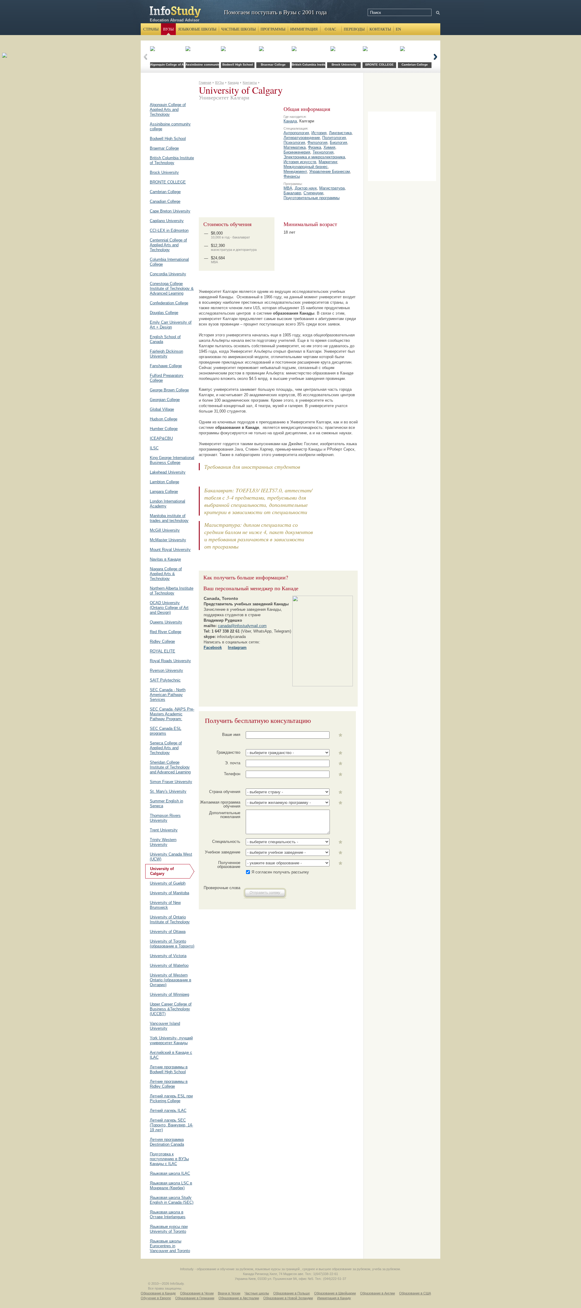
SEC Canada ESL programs (165, 731)
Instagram (237, 647)
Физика (314, 147)
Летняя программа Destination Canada (167, 1142)
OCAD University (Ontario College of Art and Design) (169, 608)
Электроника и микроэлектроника (314, 157)
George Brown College (169, 390)
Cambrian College (165, 191)
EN (398, 29)
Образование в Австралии (238, 1298)
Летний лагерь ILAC (168, 1110)
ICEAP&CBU (161, 438)
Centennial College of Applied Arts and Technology (168, 245)
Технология (323, 152)
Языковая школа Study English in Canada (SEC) (171, 1200)
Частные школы (238, 29)
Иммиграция (304, 29)
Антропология (296, 133)
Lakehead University (167, 472)
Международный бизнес (306, 166)
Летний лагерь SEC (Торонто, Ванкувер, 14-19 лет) (171, 1125)
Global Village (162, 409)
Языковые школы (197, 29)
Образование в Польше (291, 1293)
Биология (338, 142)
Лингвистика (340, 133)
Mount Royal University (170, 549)
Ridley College (162, 641)
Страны (151, 29)
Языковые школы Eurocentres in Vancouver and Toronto (170, 1246)
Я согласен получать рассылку (280, 872)
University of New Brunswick (165, 905)
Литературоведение (302, 137)
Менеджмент (295, 171)
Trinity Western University (163, 842)
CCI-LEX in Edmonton (169, 230)
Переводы (354, 29)
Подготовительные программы (312, 198)
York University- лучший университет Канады (171, 1040)
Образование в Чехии (197, 1293)
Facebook (213, 647)
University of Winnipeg (169, 994)
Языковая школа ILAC (170, 1173)
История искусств (300, 162)
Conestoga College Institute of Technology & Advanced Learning (172, 288)
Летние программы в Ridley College (169, 1084)
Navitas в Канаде (165, 559)
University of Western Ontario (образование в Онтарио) (170, 980)
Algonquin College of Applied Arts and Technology (168, 109)
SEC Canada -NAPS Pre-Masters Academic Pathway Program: (172, 714)
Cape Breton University (170, 211)
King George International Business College (172, 460)
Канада (290, 121)
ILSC (154, 448)
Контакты (380, 29)
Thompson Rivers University (165, 818)
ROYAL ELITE (162, 651)
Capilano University (167, 221)
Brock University (164, 172)
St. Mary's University (168, 791)
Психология (294, 142)
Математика (295, 147)
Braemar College (164, 148)
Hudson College (163, 419)
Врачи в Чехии (229, 1293)
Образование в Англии (377, 1293)
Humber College (164, 428)
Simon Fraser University (171, 781)
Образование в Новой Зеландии (288, 1298)
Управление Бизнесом (329, 171)
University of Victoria (168, 955)
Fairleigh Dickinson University (166, 353)
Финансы (292, 176)
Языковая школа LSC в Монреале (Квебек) (171, 1185)
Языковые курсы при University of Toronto (169, 1229)
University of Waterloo (169, 965)
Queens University (166, 622)
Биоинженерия (297, 152)
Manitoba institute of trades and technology (169, 518)
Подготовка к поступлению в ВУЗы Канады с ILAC (169, 1159)
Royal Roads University (170, 661)
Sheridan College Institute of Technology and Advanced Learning (170, 767)
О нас (330, 29)
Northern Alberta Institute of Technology (171, 590)
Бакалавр (292, 193)
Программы (273, 29)
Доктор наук (306, 188)
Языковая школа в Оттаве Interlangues (167, 1214)
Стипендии (313, 193)
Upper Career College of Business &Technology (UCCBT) (171, 1009)
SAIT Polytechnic (165, 680)
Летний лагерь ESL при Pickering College (171, 1098)
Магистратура (332, 188)
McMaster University (168, 540)
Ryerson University (166, 670)
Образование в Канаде (158, 1293)
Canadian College (165, 201)
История (319, 133)
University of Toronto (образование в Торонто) (172, 943)
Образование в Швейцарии (335, 1293)
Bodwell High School (168, 138)
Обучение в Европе (156, 1298)
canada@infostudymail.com (242, 625)
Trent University (164, 830)
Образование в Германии (194, 1298)
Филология (317, 142)
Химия (329, 147)
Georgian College (165, 399)
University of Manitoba (169, 893)
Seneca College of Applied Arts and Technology (166, 748)
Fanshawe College (166, 366)
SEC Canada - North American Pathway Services (167, 695)
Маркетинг (328, 162)
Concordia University (168, 274)
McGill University (165, 530)
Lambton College (164, 482)
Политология (334, 137)
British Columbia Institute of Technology (172, 160)
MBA (288, 188)
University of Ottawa (167, 931)
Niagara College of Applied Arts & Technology (166, 574)
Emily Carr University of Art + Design (171, 324)
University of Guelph (167, 883)
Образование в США (415, 1293)
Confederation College (169, 303)
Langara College (164, 491)
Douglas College (164, 312)
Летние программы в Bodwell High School (169, 1069)
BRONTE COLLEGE (168, 182)
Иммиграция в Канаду (334, 1298)
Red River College (165, 632)
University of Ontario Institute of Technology (170, 919)
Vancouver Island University (165, 1026)
